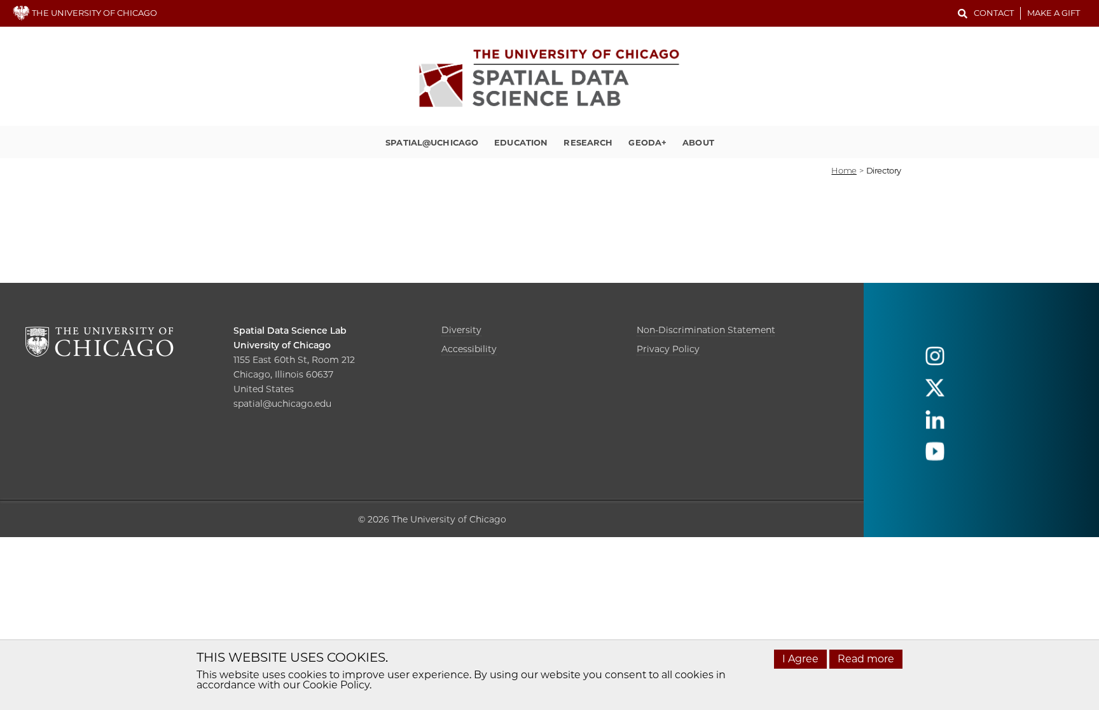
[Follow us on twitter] (934, 394)
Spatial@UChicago (431, 142)
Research (587, 142)
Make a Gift (1053, 13)
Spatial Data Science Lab (290, 330)
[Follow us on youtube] (934, 457)
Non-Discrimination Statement (706, 330)
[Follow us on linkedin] (934, 426)
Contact (994, 13)
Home (843, 170)
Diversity (461, 330)
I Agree (800, 659)
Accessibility (469, 349)
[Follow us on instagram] (934, 362)
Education (521, 142)
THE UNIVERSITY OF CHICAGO (93, 13)
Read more (866, 659)
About (698, 142)
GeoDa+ (647, 142)
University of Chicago (282, 345)
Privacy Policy (668, 349)
